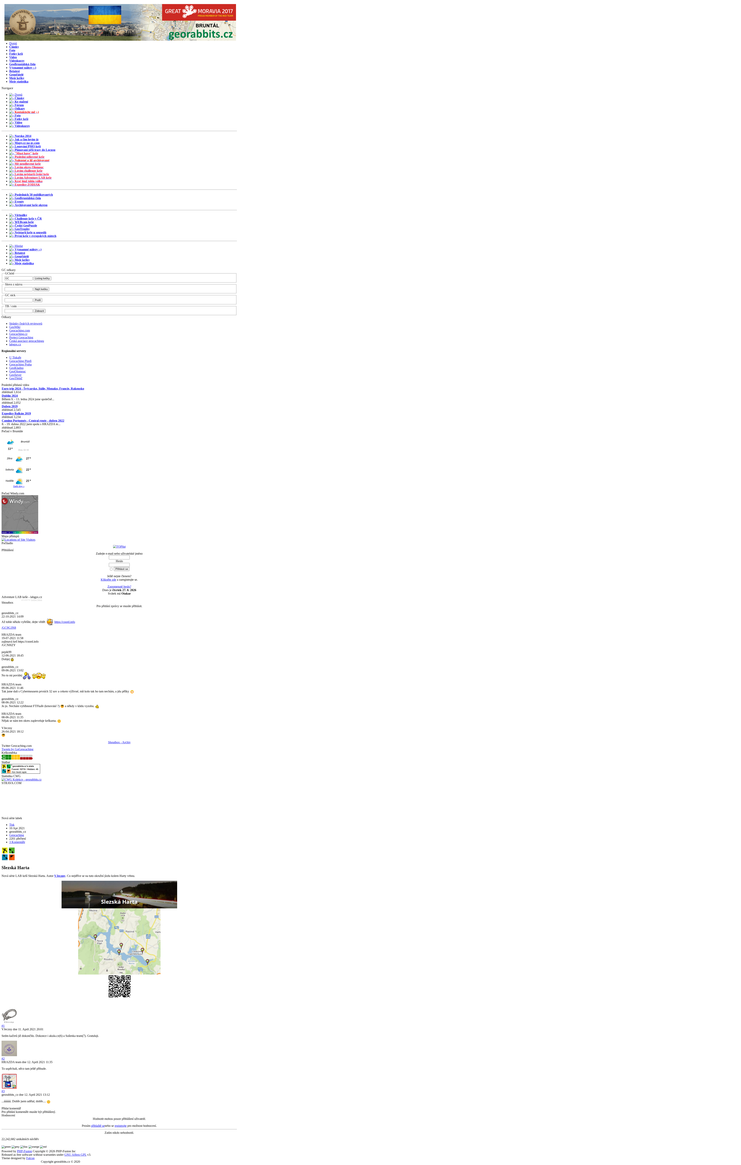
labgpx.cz (15, 344)
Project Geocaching (21, 337)
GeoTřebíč (15, 378)
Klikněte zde (108, 579)
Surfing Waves (36, 600)
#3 (3, 1091)
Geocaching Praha (20, 364)
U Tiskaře (15, 357)
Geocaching (16, 835)
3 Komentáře (17, 842)
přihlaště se (98, 1125)
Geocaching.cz (18, 334)
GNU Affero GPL (75, 1154)
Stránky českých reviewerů (25, 323)
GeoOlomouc (17, 371)
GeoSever (15, 374)
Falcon (30, 1158)
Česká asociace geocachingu (26, 341)
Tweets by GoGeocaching (17, 749)
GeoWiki (14, 327)
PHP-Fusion (24, 1151)
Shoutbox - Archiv (119, 742)
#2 (3, 1058)
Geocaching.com (19, 330)
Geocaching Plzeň (20, 361)
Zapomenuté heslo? (119, 586)
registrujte (121, 1125)
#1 (3, 1025)
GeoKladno (16, 368)
